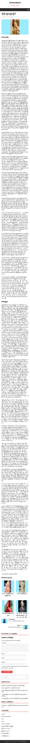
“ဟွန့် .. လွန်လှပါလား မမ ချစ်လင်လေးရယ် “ (10, 688)
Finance (3, 714)
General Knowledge (6, 716)
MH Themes (23, 741)
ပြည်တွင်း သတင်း (5, 731)
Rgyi (13, 16)
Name (3, 653)
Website (3, 662)
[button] (28, 10)
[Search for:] (15, 677)
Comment (3, 642)
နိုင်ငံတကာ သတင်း (5, 728)
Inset (2, 719)
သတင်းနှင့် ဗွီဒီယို (5, 733)
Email (2, 658)
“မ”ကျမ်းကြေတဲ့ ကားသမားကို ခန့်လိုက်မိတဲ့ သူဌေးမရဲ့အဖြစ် (14, 698)
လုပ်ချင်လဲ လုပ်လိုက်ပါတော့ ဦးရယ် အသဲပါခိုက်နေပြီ (12, 685)
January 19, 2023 (6, 16)
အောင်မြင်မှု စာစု (5, 735)
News (2, 721)
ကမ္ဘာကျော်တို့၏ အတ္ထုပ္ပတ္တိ (7, 726)
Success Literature (5, 723)
